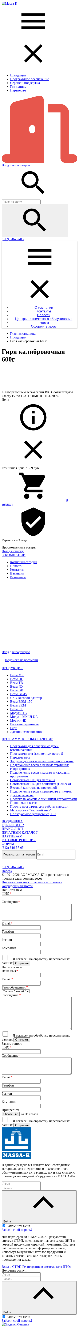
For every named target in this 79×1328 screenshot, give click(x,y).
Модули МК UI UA (24, 716)
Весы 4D (16, 686)
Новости (16, 566)
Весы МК (17, 675)
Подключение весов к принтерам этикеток (41, 791)
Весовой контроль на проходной (33, 787)
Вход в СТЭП (11, 1266)
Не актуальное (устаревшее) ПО (33, 814)
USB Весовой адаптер (26, 698)
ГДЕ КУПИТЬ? (13, 825)
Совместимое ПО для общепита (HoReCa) (40, 784)
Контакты (17, 569)
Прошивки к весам (23, 802)
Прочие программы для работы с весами (39, 806)
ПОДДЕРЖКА (12, 821)
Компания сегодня (23, 562)
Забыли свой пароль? (17, 1229)
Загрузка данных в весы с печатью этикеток (42, 761)
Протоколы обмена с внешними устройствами (43, 799)
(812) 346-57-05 (13, 239)
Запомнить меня (18, 1226)
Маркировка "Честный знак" (31, 810)
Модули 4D (18, 720)
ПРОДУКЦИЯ (12, 668)
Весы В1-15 (18, 694)
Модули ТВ (18, 713)
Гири (13, 728)
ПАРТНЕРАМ (12, 836)
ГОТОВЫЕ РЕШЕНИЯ (19, 840)
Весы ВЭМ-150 (21, 701)
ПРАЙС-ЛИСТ (12, 828)
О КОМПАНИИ (13, 555)
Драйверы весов (21, 795)
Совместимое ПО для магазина (32, 780)
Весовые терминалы (24, 724)
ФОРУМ (8, 844)
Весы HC (16, 679)
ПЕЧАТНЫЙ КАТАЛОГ (19, 832)
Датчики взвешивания (26, 732)
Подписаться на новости (19, 854)
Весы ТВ (16, 682)
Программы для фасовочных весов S (36, 753)
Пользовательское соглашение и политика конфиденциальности (32, 884)
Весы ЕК (16, 709)
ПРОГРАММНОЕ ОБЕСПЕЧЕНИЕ (27, 739)
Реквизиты (18, 577)
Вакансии (17, 573)
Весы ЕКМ (18, 705)
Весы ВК (16, 690)
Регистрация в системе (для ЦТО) (46, 1266)
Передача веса (20, 757)
